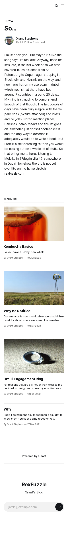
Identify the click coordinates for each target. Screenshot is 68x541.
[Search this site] (56, 6)
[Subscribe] (59, 507)
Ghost (42, 456)
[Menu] (63, 6)
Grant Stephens (27, 38)
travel (8, 20)
